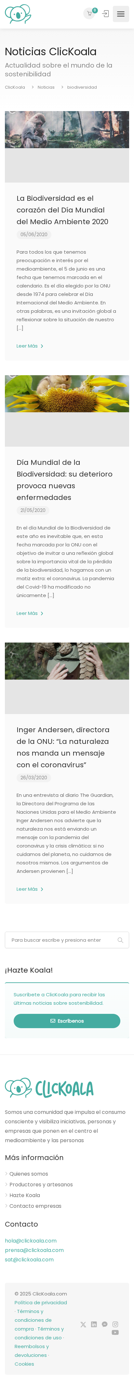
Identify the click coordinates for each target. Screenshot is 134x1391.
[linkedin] (94, 1325)
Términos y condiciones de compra (33, 1320)
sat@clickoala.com (29, 1259)
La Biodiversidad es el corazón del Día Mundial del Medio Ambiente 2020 (62, 210)
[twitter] (83, 1325)
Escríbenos (70, 1020)
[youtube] (115, 1333)
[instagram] (115, 1325)
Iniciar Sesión (106, 13)
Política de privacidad (41, 1302)
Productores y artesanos (41, 1184)
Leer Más (28, 345)
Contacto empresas (35, 1206)
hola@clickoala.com (31, 1240)
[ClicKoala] (18, 14)
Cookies (24, 1363)
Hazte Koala (24, 1195)
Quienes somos (28, 1174)
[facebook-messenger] (104, 1325)
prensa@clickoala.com (34, 1250)
